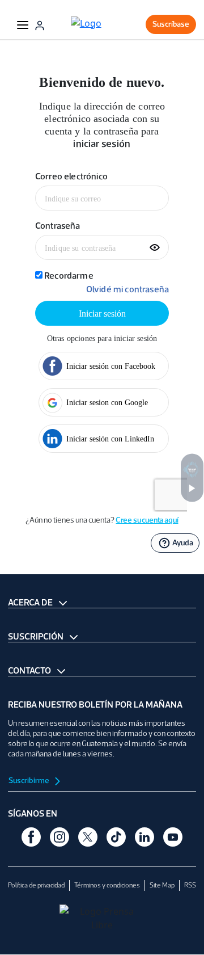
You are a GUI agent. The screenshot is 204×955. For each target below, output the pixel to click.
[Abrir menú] (22, 24)
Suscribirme (29, 780)
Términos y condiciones (107, 885)
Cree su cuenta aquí (147, 520)
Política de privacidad (36, 885)
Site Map (162, 885)
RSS (190, 885)
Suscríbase (170, 24)
